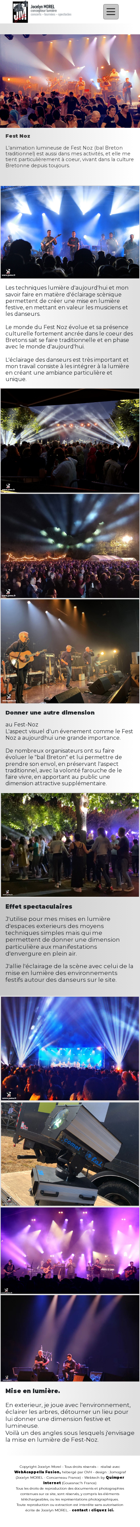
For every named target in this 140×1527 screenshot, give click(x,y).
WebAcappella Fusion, (37, 1472)
